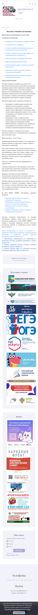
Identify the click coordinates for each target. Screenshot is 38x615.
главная (4, 27)
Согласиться (19, 613)
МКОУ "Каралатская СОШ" (19, 10)
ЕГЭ (8, 27)
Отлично (11, 541)
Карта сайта (19, 18)
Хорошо (11, 544)
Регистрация (17, 260)
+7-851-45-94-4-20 (13, 580)
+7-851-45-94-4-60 (25, 580)
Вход (23, 260)
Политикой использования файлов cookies (17, 609)
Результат (10, 553)
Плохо (10, 546)
